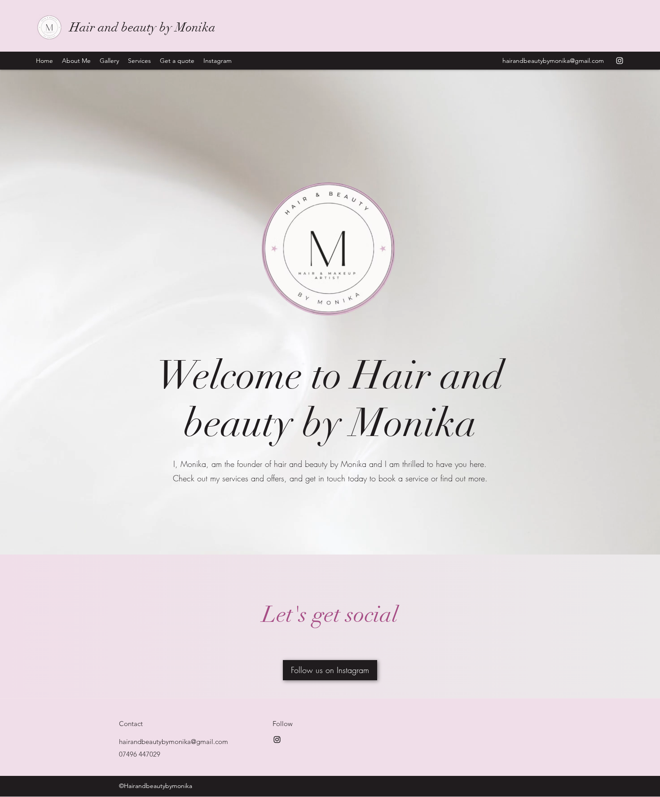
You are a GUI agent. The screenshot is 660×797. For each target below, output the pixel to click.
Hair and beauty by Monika (143, 27)
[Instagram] (619, 60)
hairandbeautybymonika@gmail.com (553, 61)
